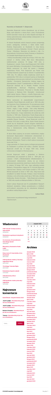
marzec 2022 (30, 351)
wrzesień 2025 (31, 273)
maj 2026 (29, 258)
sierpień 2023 (31, 321)
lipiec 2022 (30, 345)
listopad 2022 (31, 337)
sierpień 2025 (31, 275)
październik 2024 (32, 293)
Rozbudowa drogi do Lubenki (11, 271)
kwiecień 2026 (31, 260)
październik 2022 (32, 339)
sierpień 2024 (31, 297)
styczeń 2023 (31, 333)
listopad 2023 (31, 315)
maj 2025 (29, 281)
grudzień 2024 (31, 289)
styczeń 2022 (31, 355)
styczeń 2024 (31, 311)
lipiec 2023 (30, 323)
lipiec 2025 (30, 277)
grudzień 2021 (31, 357)
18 (31, 235)
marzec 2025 (31, 285)
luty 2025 (29, 287)
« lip (28, 241)
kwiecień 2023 (31, 329)
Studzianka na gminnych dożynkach (13, 235)
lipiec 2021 (30, 367)
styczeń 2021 (31, 379)
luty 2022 (29, 353)
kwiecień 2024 (31, 305)
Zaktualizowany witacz (9, 275)
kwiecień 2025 (31, 283)
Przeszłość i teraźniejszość (15, 391)
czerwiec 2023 (31, 325)
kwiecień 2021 (31, 373)
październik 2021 (32, 361)
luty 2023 (29, 331)
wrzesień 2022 (31, 341)
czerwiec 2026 (31, 256)
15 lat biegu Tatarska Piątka (10, 266)
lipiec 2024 (30, 299)
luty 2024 (29, 309)
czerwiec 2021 (31, 369)
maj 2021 (29, 371)
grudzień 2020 (31, 381)
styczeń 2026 (31, 266)
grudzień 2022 (31, 335)
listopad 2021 (31, 359)
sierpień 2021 (31, 365)
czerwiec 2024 (31, 301)
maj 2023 (29, 327)
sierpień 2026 (31, 252)
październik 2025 (32, 271)
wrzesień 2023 (31, 319)
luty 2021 (29, 377)
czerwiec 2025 (31, 279)
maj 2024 (29, 303)
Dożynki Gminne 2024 (17, 297)
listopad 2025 (31, 269)
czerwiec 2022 (31, 347)
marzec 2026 (31, 262)
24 (28, 237)
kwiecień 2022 (31, 349)
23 (46, 235)
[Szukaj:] (9, 323)
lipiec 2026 (30, 254)
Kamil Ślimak (6, 297)
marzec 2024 (31, 307)
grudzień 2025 (31, 267)
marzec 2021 (30, 375)
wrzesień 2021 (31, 363)
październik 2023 (32, 317)
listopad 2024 (31, 291)
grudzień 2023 (31, 313)
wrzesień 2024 (31, 295)
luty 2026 (29, 264)
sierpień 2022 (31, 343)
